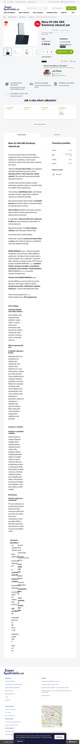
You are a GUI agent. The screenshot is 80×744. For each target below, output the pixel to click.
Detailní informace (46, 56)
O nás (5, 1)
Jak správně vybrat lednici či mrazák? (51, 681)
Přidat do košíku (62, 52)
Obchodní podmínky (10, 681)
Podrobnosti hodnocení (64, 30)
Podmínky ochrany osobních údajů (13, 684)
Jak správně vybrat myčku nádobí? (50, 684)
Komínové (58, 174)
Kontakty (11, 1)
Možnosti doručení (9, 693)
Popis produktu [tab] (22, 134)
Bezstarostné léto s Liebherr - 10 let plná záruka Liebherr (55, 687)
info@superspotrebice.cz (60, 75)
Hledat (46, 8)
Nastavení (20, 741)
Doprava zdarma (46, 695)
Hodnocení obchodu (20, 1)
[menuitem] (10, 12)
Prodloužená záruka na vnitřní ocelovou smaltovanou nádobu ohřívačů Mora (56, 691)
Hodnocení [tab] (57, 134)
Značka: (45, 34)
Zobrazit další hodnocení (40, 124)
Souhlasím (59, 737)
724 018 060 (57, 73)
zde (51, 737)
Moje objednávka (32, 1)
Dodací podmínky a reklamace (12, 687)
